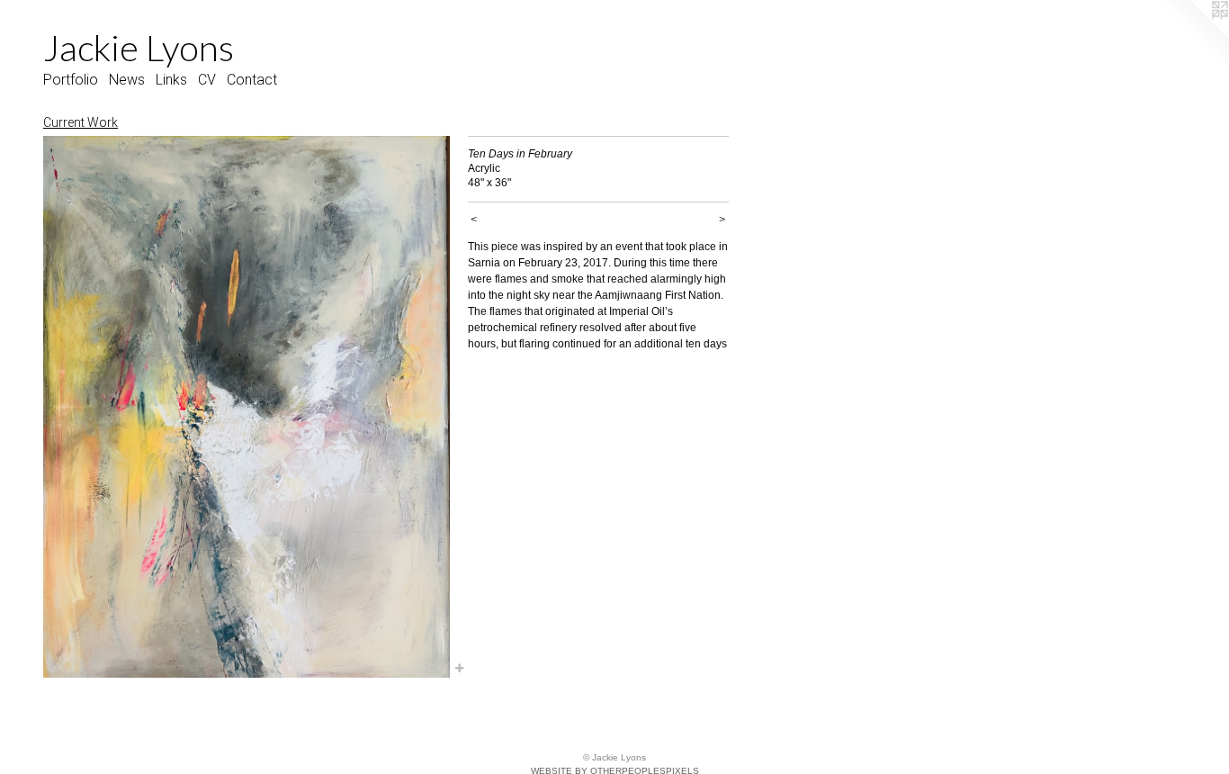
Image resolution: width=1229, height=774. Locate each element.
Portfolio (70, 79)
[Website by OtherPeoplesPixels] (1193, 36)
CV (207, 79)
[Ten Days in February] (246, 407)
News (127, 79)
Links (171, 79)
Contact (252, 79)
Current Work (80, 122)
